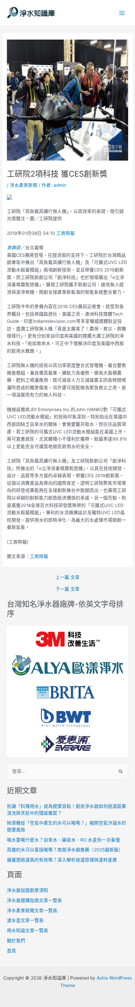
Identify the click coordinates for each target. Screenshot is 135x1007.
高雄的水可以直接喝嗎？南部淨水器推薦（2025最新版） (65, 849)
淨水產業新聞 (23, 185)
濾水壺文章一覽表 (25, 920)
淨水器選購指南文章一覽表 (34, 900)
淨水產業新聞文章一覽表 (32, 910)
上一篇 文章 (67, 577)
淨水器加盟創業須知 (27, 890)
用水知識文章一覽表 (27, 930)
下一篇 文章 (67, 589)
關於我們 (16, 940)
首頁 (11, 950)
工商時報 (65, 233)
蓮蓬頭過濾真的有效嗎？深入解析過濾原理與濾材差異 (62, 859)
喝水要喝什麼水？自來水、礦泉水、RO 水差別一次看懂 (63, 839)
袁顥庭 (14, 247)
